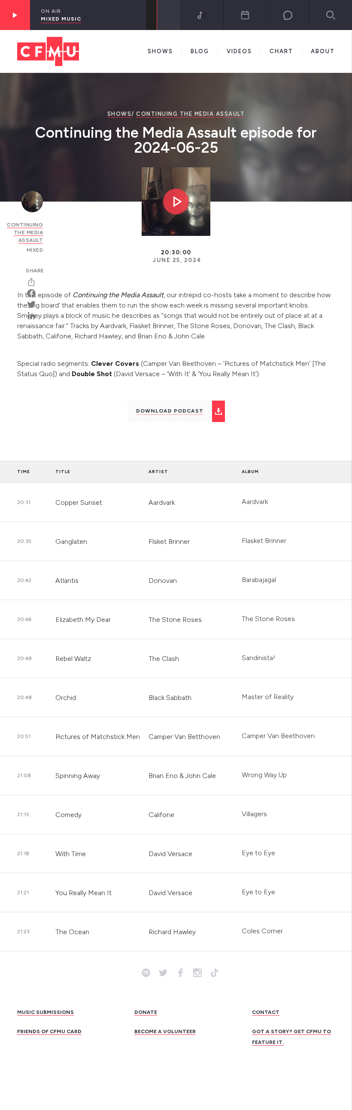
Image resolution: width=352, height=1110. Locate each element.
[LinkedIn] (34, 315)
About (323, 51)
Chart (281, 51)
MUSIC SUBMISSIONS (45, 1012)
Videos (239, 51)
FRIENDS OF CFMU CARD (49, 1032)
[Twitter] (34, 304)
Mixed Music (61, 19)
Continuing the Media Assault (190, 114)
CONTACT (265, 1012)
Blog (200, 51)
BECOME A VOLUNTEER (165, 1032)
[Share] (34, 282)
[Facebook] (34, 293)
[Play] (15, 15)
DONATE (145, 1012)
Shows (160, 51)
